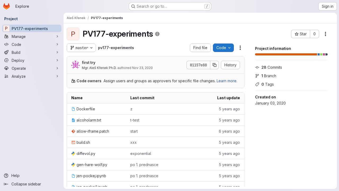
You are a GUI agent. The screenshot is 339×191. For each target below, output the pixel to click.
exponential (140, 153)
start (134, 131)
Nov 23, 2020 (142, 68)
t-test (134, 120)
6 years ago (229, 131)
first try (88, 62)
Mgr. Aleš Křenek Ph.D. (99, 68)
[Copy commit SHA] (214, 65)
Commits (271, 67)
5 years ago (229, 109)
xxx (133, 142)
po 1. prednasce (144, 164)
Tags (267, 84)
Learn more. (227, 81)
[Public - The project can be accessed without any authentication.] (157, 34)
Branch (268, 75)
